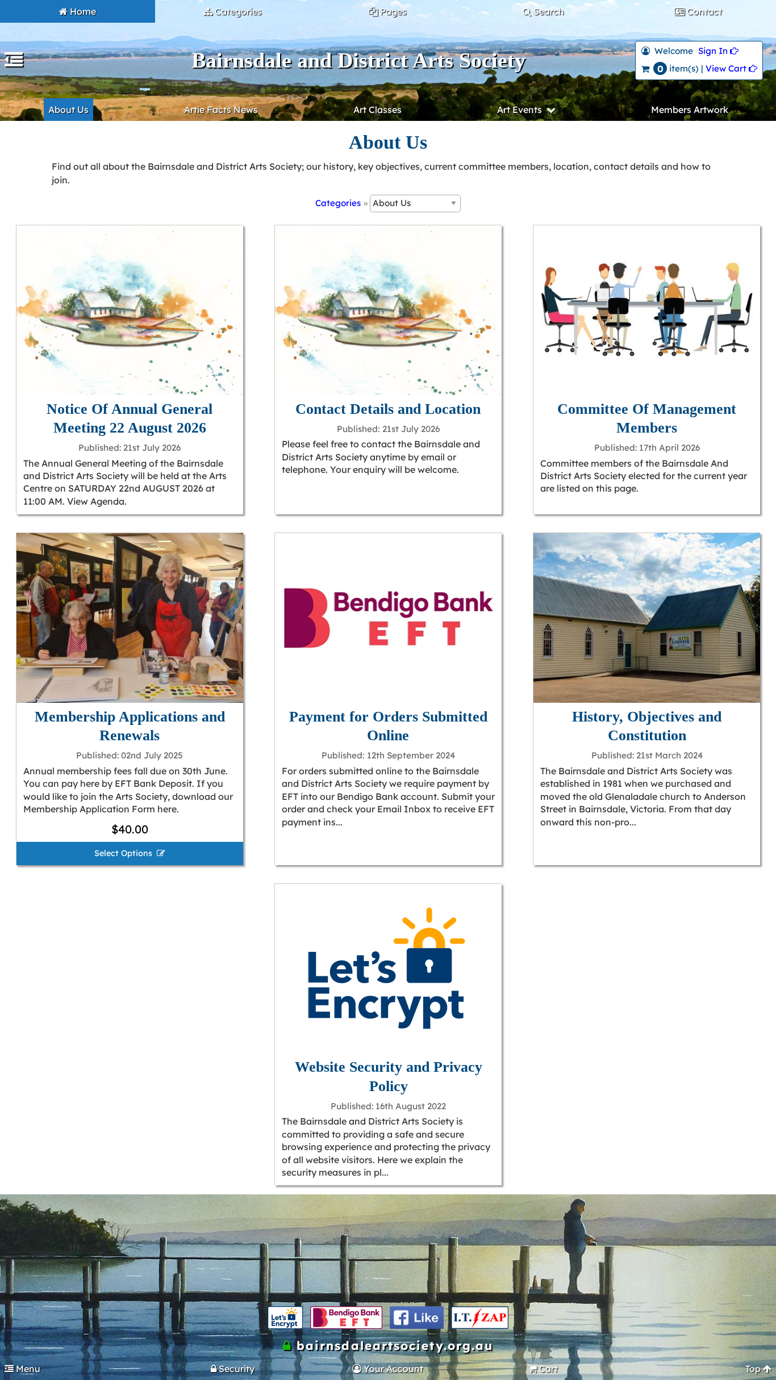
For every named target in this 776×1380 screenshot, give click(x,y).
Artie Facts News (221, 109)
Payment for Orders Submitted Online (388, 726)
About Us (68, 109)
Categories (338, 203)
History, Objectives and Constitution (646, 726)
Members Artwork (689, 109)
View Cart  (731, 68)
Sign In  (718, 51)
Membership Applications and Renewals (130, 726)
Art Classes (377, 109)
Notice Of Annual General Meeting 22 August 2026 (129, 418)
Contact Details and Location (388, 409)
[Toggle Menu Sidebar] (14, 63)
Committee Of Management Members (646, 418)
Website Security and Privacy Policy (388, 1076)
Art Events (519, 109)
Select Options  (129, 853)
